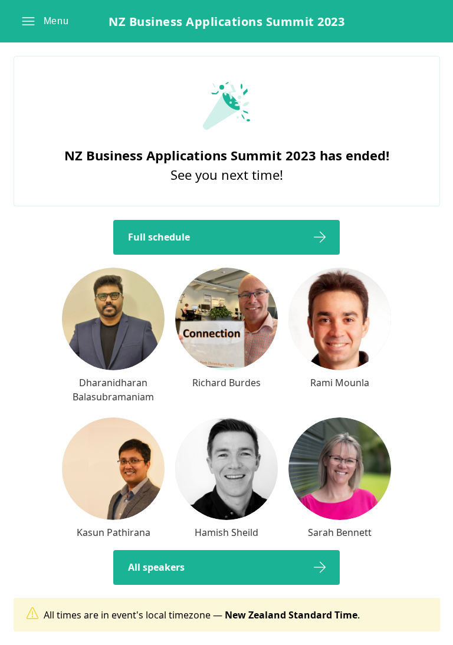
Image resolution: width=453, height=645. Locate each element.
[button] (45, 21)
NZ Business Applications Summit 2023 (226, 21)
